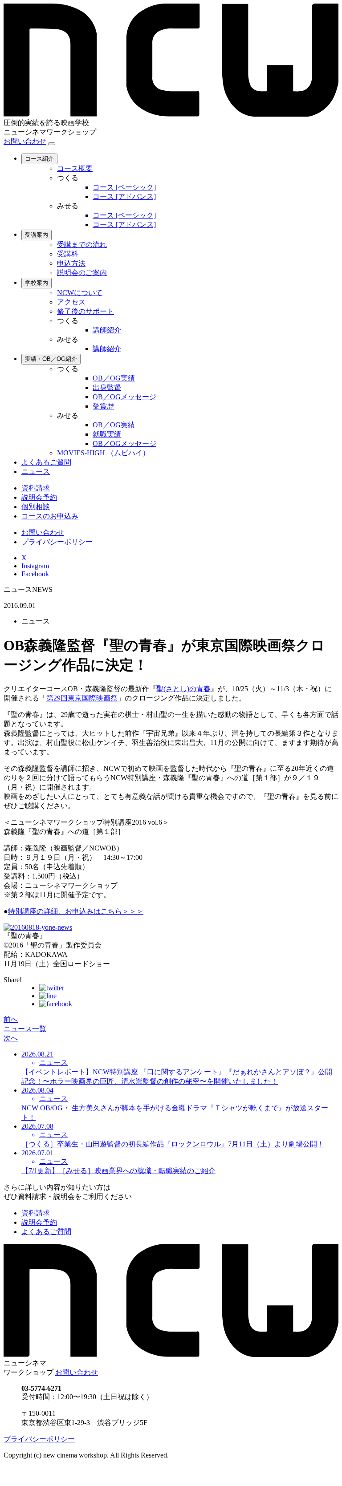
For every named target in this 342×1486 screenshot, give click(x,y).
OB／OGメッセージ (124, 397)
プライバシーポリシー (57, 542)
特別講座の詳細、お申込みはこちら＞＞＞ (75, 911)
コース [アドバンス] (124, 196)
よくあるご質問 (46, 462)
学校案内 (36, 282)
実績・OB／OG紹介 (51, 359)
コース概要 (75, 168)
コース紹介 (39, 158)
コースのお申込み (49, 516)
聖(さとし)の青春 (183, 688)
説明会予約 (39, 497)
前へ (11, 1019)
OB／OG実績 (114, 378)
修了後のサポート (85, 311)
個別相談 (35, 506)
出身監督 (107, 387)
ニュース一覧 (25, 1029)
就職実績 (107, 434)
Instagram (35, 566)
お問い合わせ (25, 141)
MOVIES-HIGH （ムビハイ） (103, 453)
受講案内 (36, 234)
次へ (11, 1038)
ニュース (35, 471)
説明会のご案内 (82, 272)
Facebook (35, 574)
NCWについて (79, 292)
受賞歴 (103, 406)
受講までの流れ (82, 244)
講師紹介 (107, 330)
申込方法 (71, 263)
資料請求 (35, 488)
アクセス (71, 302)
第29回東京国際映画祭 (82, 698)
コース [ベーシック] (124, 187)
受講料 (67, 254)
